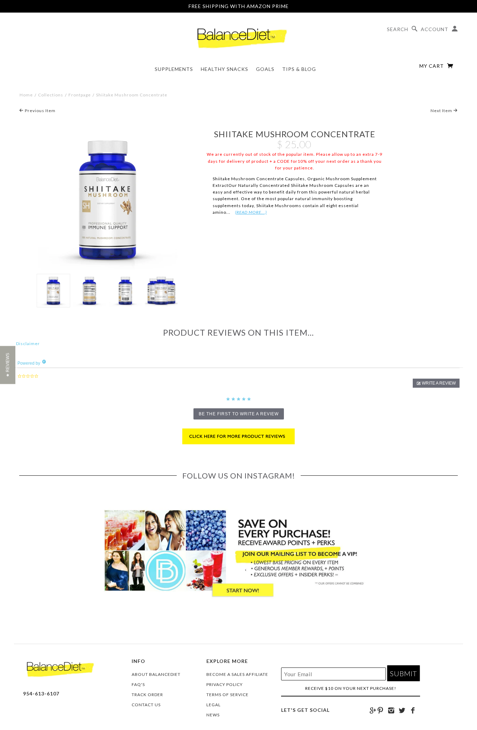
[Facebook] (413, 710)
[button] (436, 383)
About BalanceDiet (156, 674)
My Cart (432, 66)
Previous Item (40, 110)
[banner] (238, 36)
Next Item (442, 110)
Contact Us (146, 704)
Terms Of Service (227, 694)
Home (26, 94)
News (213, 714)
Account (434, 29)
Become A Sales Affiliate (237, 674)
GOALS (265, 69)
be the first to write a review (239, 413)
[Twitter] (402, 710)
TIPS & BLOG (299, 69)
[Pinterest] (380, 710)
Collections (50, 94)
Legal (213, 704)
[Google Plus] (373, 710)
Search (397, 29)
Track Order (147, 694)
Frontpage (79, 94)
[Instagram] (391, 710)
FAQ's (138, 684)
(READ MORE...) (251, 212)
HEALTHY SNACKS (224, 69)
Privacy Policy (224, 684)
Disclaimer (28, 343)
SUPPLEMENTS (174, 69)
